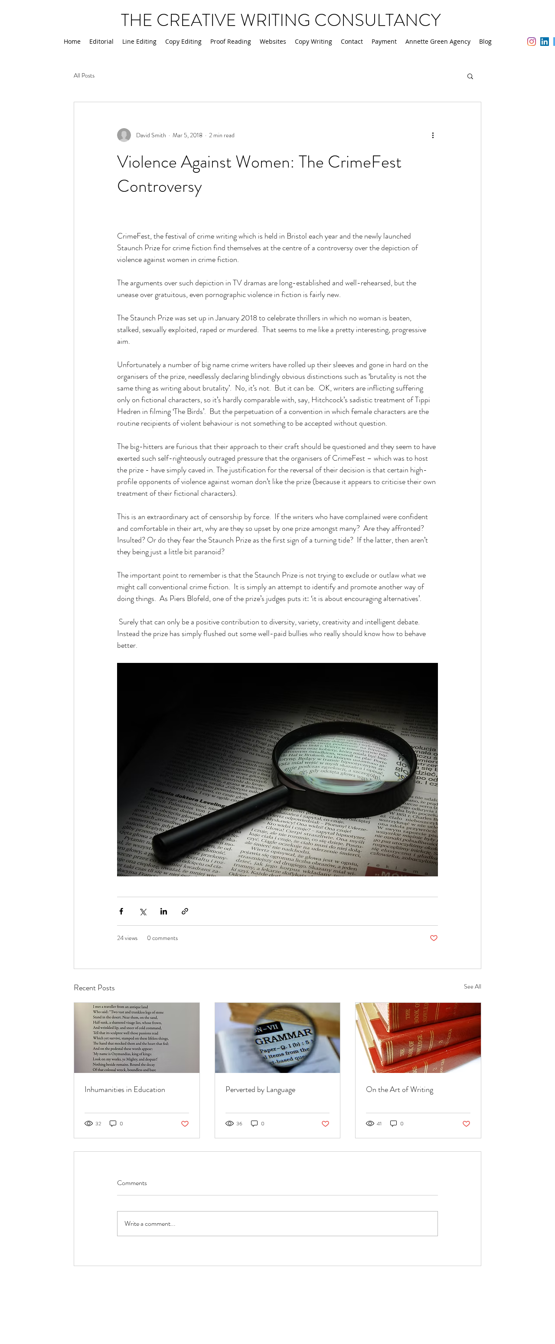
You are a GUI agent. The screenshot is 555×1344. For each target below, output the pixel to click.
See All (472, 986)
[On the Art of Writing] (418, 1038)
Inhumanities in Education (125, 1089)
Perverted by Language (260, 1089)
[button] (470, 75)
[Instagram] (531, 41)
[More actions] (433, 135)
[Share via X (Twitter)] (142, 911)
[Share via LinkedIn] (164, 911)
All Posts (84, 75)
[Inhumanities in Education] (136, 1038)
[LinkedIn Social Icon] (544, 41)
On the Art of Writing (399, 1089)
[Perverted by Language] (277, 1038)
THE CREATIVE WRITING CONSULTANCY (281, 20)
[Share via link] (185, 911)
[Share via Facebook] (121, 911)
